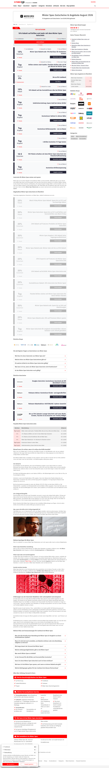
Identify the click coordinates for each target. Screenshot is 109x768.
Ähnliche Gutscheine (76, 59)
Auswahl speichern (29, 764)
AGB (39, 766)
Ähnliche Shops (75, 43)
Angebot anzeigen (58, 70)
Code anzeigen (58, 205)
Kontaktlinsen (74, 138)
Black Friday (28, 561)
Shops (45, 761)
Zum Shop (58, 81)
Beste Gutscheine (70, 761)
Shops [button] (19, 6)
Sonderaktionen (53, 761)
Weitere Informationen (77, 70)
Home (15, 6)
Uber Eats (62, 6)
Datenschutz (16, 761)
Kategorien (42, 6)
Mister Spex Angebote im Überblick (80, 49)
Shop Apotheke (71, 6)
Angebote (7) (30, 24)
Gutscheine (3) (22, 24)
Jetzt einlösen (40, 42)
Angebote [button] (34, 6)
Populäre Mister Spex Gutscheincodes (80, 67)
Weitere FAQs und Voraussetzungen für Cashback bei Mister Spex (81, 62)
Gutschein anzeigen (58, 57)
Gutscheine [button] (26, 6)
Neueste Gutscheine (81, 761)
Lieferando (56, 6)
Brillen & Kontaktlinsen (81, 136)
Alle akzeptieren (10, 764)
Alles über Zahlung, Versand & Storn (80, 65)
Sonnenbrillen (82, 138)
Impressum (22, 761)
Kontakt (40, 761)
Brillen (72, 136)
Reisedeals (49, 6)
